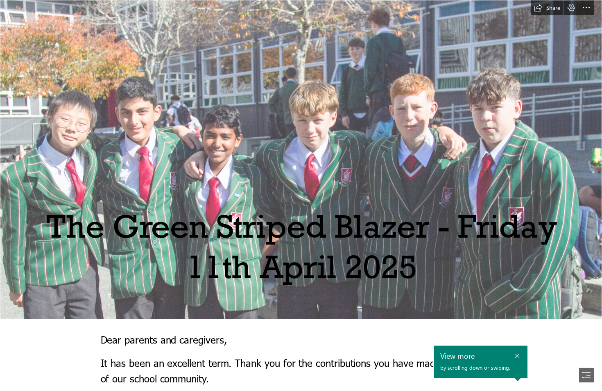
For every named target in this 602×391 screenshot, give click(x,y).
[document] (301, 195)
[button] (547, 7)
